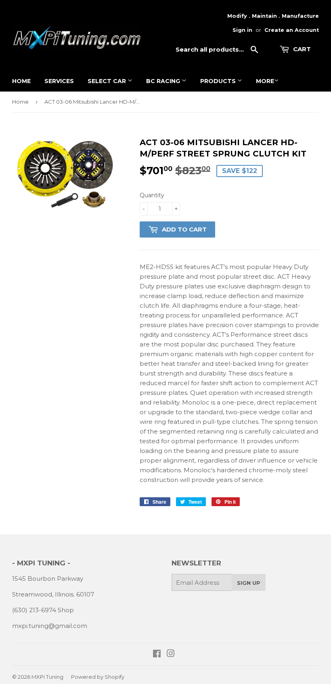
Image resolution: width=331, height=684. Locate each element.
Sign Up (248, 583)
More (265, 81)
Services (59, 81)
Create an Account (291, 30)
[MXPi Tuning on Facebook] (157, 654)
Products (218, 81)
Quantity (152, 195)
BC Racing (164, 81)
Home (21, 81)
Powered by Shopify (97, 677)
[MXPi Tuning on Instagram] (171, 654)
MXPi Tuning (47, 677)
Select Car (108, 81)
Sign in (242, 30)
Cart (301, 49)
